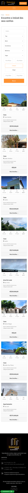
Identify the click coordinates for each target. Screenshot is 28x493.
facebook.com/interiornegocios (11, 472)
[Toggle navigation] (14, 8)
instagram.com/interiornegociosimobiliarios (14, 474)
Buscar (14, 80)
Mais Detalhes (13, 130)
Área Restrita (23, 3)
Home (2, 15)
